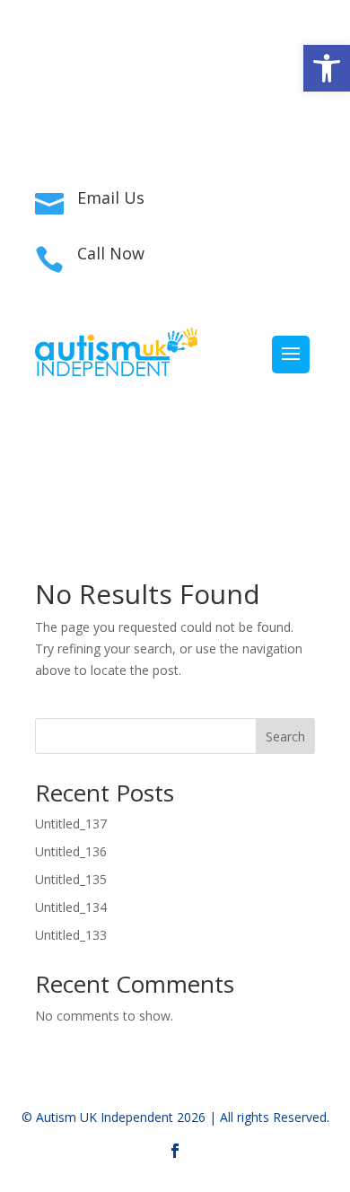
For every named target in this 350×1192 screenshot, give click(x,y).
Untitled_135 (71, 879)
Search (285, 736)
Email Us (110, 197)
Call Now (110, 253)
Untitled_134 (71, 907)
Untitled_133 (71, 934)
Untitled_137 (71, 823)
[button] (326, 68)
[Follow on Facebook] (175, 113)
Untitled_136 (71, 851)
